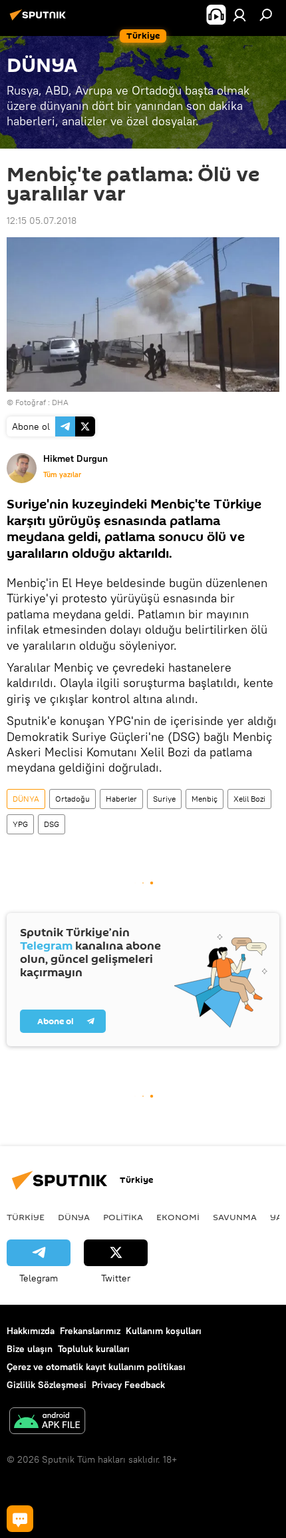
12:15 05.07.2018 (41, 221)
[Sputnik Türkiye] (40, 20)
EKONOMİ (178, 1217)
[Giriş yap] (239, 14)
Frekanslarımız (90, 1331)
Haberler (121, 799)
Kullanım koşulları (164, 1331)
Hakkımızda (31, 1331)
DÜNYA (26, 799)
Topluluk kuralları (94, 1349)
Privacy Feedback (128, 1385)
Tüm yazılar (62, 474)
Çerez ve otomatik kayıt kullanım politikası (96, 1367)
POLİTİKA (123, 1217)
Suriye (164, 799)
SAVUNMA (235, 1217)
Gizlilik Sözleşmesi (46, 1385)
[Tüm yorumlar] (20, 1518)
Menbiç (204, 799)
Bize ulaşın (30, 1349)
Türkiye (26, 1217)
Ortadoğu (72, 799)
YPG (20, 824)
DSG (51, 824)
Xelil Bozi (249, 799)
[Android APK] (47, 1422)
